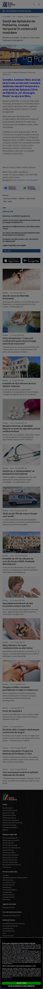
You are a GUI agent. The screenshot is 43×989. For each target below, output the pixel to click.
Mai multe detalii (25, 949)
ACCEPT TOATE (21, 983)
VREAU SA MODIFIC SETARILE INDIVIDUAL (21, 986)
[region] (21, 963)
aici (11, 958)
